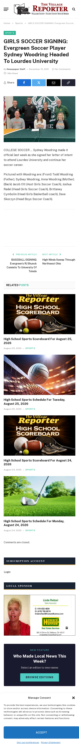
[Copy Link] (69, 82)
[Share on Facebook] (24, 82)
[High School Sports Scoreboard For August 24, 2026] (39, 435)
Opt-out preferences (28, 742)
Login (7, 571)
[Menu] (6, 9)
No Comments (63, 69)
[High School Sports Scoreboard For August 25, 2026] (39, 314)
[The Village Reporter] (41, 9)
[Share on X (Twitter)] (39, 82)
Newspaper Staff (16, 69)
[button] (73, 698)
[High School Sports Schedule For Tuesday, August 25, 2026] (39, 375)
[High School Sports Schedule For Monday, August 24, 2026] (39, 496)
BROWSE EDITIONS (39, 677)
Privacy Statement (50, 742)
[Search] (73, 9)
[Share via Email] (54, 82)
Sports (9, 33)
